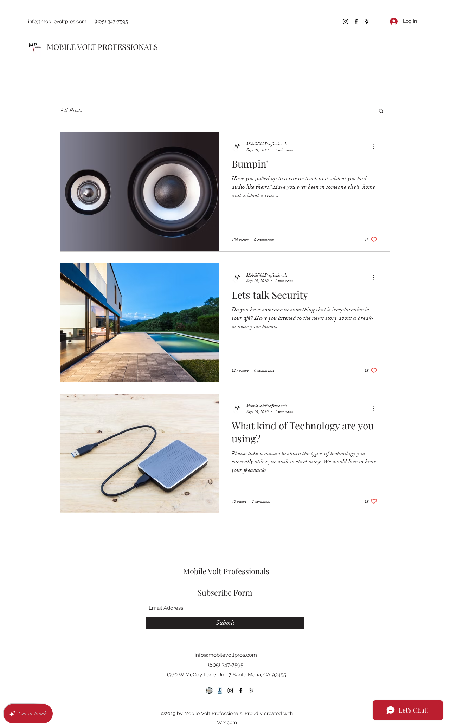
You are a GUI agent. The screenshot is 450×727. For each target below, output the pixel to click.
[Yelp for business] (366, 21)
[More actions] (376, 146)
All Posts (71, 110)
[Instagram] (345, 21)
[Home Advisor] (209, 690)
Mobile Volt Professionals (226, 571)
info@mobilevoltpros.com (57, 21)
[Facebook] (356, 21)
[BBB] (219, 690)
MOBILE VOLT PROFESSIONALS (102, 46)
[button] (381, 111)
